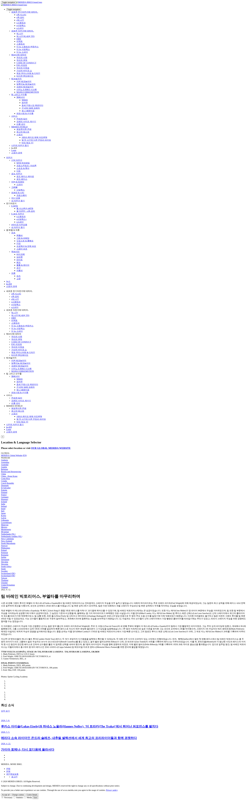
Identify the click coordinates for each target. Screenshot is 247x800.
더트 (18, 171)
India (3, 504)
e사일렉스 (21, 25)
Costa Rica (5, 478)
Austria (4, 467)
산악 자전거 (16, 160)
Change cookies (18, 795)
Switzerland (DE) (8, 573)
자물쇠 (19, 270)
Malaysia (4, 525)
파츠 (13, 233)
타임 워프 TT (27, 143)
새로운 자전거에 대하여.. (22, 31)
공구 (18, 268)
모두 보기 (5, 711)
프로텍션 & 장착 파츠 (26, 246)
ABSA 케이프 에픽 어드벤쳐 (34, 137)
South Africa (6, 566)
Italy (3, 511)
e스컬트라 (21, 23)
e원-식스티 (21, 15)
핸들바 (19, 235)
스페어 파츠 (21, 249)
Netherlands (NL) (8, 534)
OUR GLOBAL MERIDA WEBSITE (51, 448)
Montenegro (6, 529)
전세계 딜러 (21, 119)
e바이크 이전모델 (19, 225)
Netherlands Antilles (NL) (11, 536)
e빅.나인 (20, 20)
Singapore (5, 559)
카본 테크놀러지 (23, 81)
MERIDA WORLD (19, 127)
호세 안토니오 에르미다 (32, 105)
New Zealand (6, 541)
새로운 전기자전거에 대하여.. (24, 12)
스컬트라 (20, 44)
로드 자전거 (16, 174)
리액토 (19, 41)
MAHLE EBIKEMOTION (27, 92)
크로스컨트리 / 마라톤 (26, 166)
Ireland (4, 506)
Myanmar (5, 532)
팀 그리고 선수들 (19, 94)
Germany (5, 497)
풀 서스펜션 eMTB (24, 208)
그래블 (14, 187)
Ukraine (4, 583)
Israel (3, 509)
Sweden (4, 571)
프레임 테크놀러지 (24, 87)
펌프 (18, 262)
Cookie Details (32, 795)
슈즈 (18, 276)
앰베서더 (20, 97)
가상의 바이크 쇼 (24, 71)
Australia (4, 465)
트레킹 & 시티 (17, 193)
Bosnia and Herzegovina (11, 472)
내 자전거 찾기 (18, 201)
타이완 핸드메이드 (24, 76)
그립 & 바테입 (22, 238)
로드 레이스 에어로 (25, 176)
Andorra (4, 460)
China (3, 474)
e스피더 (20, 28)
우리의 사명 (21, 57)
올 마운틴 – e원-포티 (25, 211)
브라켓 (19, 257)
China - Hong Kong (9, 476)
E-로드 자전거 (17, 214)
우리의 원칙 (21, 60)
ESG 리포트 (21, 65)
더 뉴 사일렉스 (23, 49)
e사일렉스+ (21, 219)
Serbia (3, 557)
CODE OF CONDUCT (26, 63)
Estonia (4, 490)
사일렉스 (20, 190)
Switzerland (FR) (8, 576)
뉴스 (8, 281)
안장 (18, 243)
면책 (8, 771)
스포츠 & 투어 (22, 168)
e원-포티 (20, 17)
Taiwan (4, 578)
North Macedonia (8, 543)
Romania (4, 555)
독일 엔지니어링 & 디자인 (28, 73)
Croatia (4, 481)
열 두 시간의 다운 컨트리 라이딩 (36, 140)
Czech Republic (7, 483)
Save (35, 798)
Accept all (6, 795)
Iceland (4, 502)
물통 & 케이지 (22, 265)
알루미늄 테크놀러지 (26, 84)
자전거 (9, 157)
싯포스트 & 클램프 (24, 241)
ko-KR (9, 427)
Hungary (4, 499)
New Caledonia (7, 539)
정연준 (25, 103)
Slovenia (4, 564)
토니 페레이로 (28, 111)
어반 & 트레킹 (17, 182)
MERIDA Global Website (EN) (14, 455)
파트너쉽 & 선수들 (24, 113)
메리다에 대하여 (18, 55)
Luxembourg (6, 522)
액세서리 (15, 252)
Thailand (4, 580)
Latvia (3, 518)
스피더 (19, 184)
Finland (4, 492)
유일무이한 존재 (23, 129)
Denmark (5, 485)
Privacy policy (112, 790)
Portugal (4, 553)
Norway (4, 546)
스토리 (19, 135)
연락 (8, 769)
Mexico (4, 527)
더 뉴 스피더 (22, 52)
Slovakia (4, 562)
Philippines (5, 548)
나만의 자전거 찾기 (20, 145)
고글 (18, 279)
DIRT (18, 39)
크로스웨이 (21, 195)
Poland (4, 550)
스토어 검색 (16, 153)
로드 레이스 (21, 179)
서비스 (14, 116)
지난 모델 (15, 198)
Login (13, 150)
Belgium (4, 469)
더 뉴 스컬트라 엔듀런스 (27, 47)
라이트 (19, 260)
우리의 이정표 (22, 68)
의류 (13, 273)
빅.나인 (19, 34)
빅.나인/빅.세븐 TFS (25, 36)
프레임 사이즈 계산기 (26, 121)
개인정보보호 (12, 774)
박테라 (25, 100)
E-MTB (14, 206)
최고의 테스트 (22, 132)
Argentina (5, 462)
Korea (3, 515)
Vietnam (4, 587)
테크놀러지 (16, 79)
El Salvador (6, 488)
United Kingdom (8, 585)
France (4, 495)
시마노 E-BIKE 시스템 (26, 89)
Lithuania (5, 520)
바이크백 (20, 254)
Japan (3, 513)
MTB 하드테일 (23, 163)
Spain (3, 569)
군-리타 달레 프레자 (31, 108)
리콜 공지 (20, 124)
